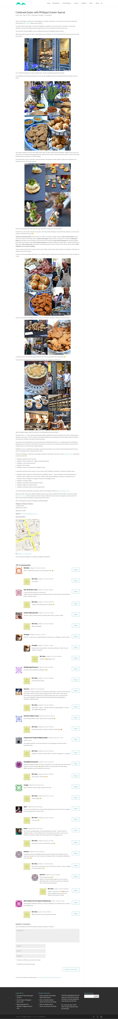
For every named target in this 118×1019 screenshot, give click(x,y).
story (25, 435)
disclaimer (66, 1008)
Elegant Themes (27, 1016)
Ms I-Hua (19, 15)
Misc (91, 3)
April (25, 807)
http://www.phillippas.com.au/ (29, 513)
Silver (41, 1000)
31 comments (48, 15)
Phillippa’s (27, 23)
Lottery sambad (44, 995)
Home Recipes (67, 3)
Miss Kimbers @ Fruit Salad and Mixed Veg (37, 901)
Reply (76, 570)
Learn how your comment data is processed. (49, 977)
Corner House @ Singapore (24, 1000)
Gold (41, 1004)
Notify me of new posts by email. (26, 964)
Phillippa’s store (68, 454)
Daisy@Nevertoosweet (31, 762)
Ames (25, 828)
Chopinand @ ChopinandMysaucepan (36, 738)
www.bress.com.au (21, 496)
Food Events (35, 15)
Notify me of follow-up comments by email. (29, 960)
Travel (76, 3)
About (97, 3)
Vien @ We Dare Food (30, 590)
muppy (26, 785)
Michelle (26, 568)
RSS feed (74, 1001)
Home (48, 3)
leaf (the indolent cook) (31, 716)
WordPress (42, 1016)
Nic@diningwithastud (31, 667)
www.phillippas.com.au (64, 491)
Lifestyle (83, 3)
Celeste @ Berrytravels (31, 613)
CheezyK (26, 634)
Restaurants (55, 3)
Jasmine (26, 851)
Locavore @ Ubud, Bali (23, 995)
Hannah (26, 689)
